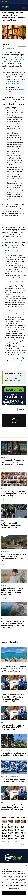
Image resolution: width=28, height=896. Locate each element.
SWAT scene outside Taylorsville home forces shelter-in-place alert (11, 525)
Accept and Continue (14, 893)
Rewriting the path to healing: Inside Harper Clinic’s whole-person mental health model (12, 807)
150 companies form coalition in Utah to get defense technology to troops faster (13, 462)
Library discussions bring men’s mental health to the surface (13, 754)
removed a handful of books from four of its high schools (14, 61)
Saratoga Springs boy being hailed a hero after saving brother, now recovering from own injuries (12, 591)
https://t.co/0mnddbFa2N (14, 83)
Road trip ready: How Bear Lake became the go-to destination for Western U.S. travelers (13, 669)
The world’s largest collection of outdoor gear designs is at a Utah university (13, 493)
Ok (26, 865)
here (18, 380)
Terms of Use (7, 880)
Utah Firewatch (11, 2)
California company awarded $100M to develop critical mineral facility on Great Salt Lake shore (12, 624)
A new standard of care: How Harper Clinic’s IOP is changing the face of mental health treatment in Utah (13, 698)
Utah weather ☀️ (21, 2)
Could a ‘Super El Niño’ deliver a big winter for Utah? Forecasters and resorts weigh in (13, 557)
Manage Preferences (14, 888)
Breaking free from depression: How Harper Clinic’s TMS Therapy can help (13, 727)
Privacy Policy (15, 880)
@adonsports (16, 81)
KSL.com (5, 234)
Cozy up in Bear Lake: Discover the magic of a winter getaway (13, 780)
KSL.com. (19, 360)
